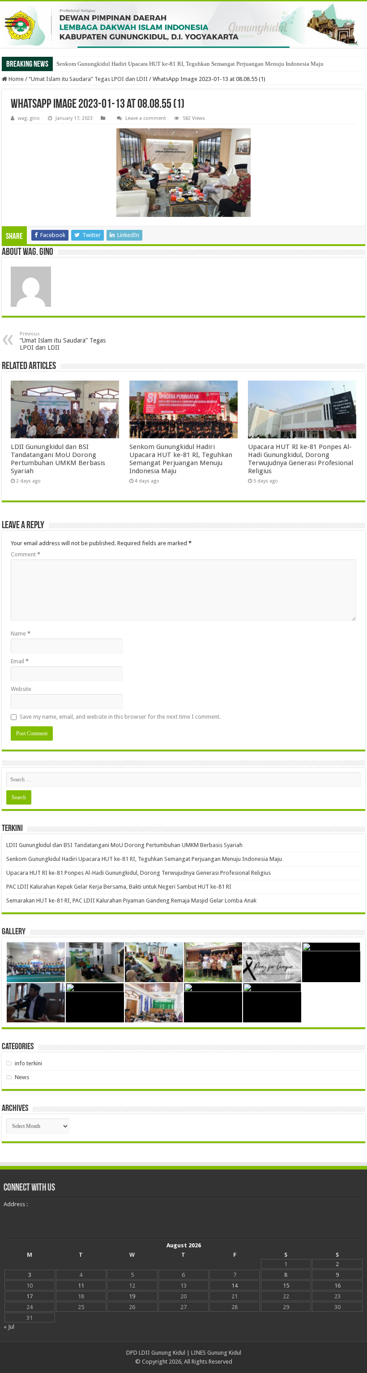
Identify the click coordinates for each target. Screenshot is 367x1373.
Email (20, 661)
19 (132, 1296)
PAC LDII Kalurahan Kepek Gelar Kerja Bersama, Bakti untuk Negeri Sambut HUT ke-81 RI (118, 886)
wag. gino (29, 118)
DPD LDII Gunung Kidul (155, 1352)
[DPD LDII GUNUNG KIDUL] (183, 24)
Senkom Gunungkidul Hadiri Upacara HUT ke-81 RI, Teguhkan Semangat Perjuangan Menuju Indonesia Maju (190, 63)
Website (21, 689)
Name (20, 633)
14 (234, 1285)
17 (29, 1296)
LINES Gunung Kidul (216, 1352)
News (22, 1077)
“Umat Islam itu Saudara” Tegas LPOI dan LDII (88, 79)
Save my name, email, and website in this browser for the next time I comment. (120, 716)
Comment (25, 554)
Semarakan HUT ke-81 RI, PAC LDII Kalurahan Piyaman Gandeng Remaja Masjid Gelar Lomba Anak (131, 900)
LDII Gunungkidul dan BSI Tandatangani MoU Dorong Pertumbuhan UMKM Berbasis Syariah (58, 459)
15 (286, 1285)
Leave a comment (145, 118)
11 (81, 1285)
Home (15, 79)
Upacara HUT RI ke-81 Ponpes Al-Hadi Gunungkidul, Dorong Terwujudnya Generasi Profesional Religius (300, 459)
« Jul (9, 1326)
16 (337, 1285)
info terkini (28, 1063)
